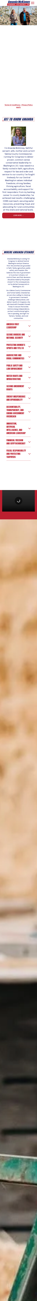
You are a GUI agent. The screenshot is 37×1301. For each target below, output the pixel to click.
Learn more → (18, 215)
